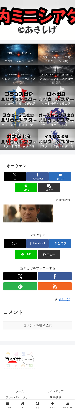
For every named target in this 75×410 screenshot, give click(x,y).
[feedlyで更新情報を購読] (20, 286)
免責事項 (55, 397)
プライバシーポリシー (20, 397)
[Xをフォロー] (20, 276)
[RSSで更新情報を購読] (55, 286)
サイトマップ (55, 391)
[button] (49, 187)
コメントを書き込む (37, 325)
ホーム (19, 391)
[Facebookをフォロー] (55, 276)
